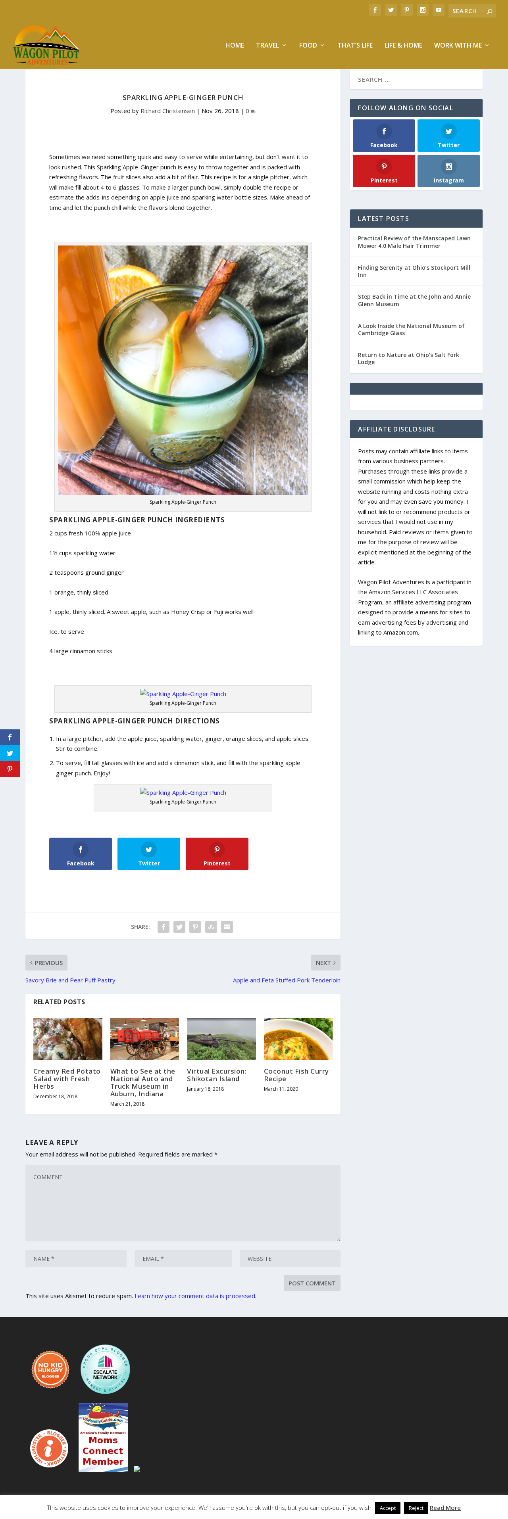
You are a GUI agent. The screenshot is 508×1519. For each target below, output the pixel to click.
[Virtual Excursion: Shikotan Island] (221, 1038)
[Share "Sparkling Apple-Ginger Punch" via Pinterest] (195, 927)
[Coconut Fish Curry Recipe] (298, 1038)
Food (308, 46)
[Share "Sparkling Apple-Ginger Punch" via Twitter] (179, 927)
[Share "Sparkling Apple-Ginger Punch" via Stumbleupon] (211, 927)
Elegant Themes (80, 1509)
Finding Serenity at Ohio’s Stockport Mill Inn (414, 271)
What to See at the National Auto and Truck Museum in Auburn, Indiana (142, 1082)
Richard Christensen (167, 111)
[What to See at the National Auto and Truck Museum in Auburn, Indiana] (144, 1038)
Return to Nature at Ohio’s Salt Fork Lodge (408, 358)
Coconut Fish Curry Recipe (296, 1074)
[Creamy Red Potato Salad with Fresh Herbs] (67, 1038)
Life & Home (403, 46)
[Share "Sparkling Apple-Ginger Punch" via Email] (227, 927)
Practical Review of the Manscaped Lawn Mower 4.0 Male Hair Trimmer (414, 241)
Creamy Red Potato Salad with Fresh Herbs (67, 1078)
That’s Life (355, 46)
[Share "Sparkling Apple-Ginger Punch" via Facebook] (163, 927)
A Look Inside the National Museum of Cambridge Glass (411, 329)
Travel (267, 46)
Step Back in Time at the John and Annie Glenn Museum (414, 300)
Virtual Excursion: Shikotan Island (216, 1074)
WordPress (154, 1509)
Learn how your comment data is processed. (195, 1296)
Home (234, 46)
